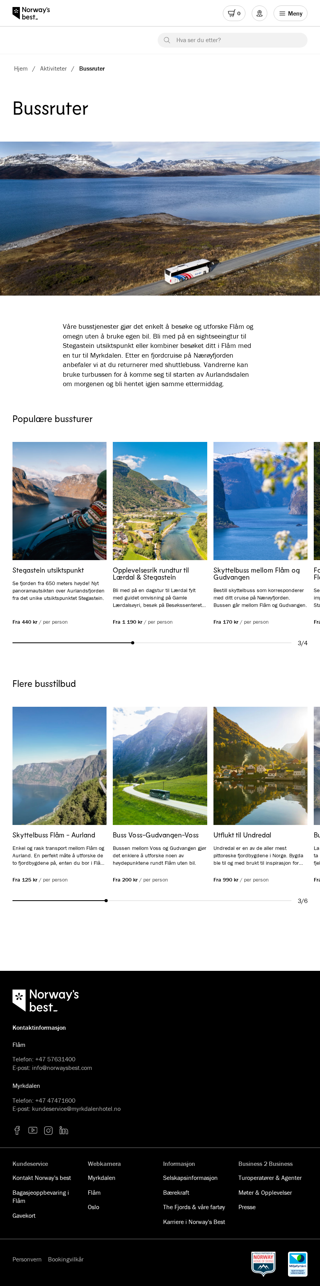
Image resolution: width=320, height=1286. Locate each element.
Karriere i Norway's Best (194, 1222)
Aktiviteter (53, 68)
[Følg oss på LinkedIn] (64, 1130)
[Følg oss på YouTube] (32, 1130)
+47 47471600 (55, 1100)
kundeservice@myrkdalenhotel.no (76, 1108)
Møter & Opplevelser (265, 1192)
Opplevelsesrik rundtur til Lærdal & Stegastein (151, 573)
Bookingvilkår (66, 1259)
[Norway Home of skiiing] (263, 1264)
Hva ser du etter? (198, 40)
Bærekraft (176, 1192)
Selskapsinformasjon (190, 1177)
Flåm (94, 1192)
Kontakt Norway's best (41, 1177)
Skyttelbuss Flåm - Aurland (53, 834)
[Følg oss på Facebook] (17, 1130)
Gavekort (24, 1215)
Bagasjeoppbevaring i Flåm (40, 1196)
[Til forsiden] (34, 13)
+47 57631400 (55, 1059)
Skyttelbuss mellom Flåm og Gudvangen (256, 573)
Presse (247, 1207)
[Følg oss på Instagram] (48, 1130)
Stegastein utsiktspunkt (48, 569)
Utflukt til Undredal (242, 834)
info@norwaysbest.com (62, 1067)
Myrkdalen (102, 1177)
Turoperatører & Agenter (270, 1177)
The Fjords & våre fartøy (194, 1207)
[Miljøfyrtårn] (298, 1264)
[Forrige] (29, 501)
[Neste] (290, 501)
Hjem (21, 68)
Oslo (93, 1207)
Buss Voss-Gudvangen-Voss (156, 834)
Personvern (27, 1259)
